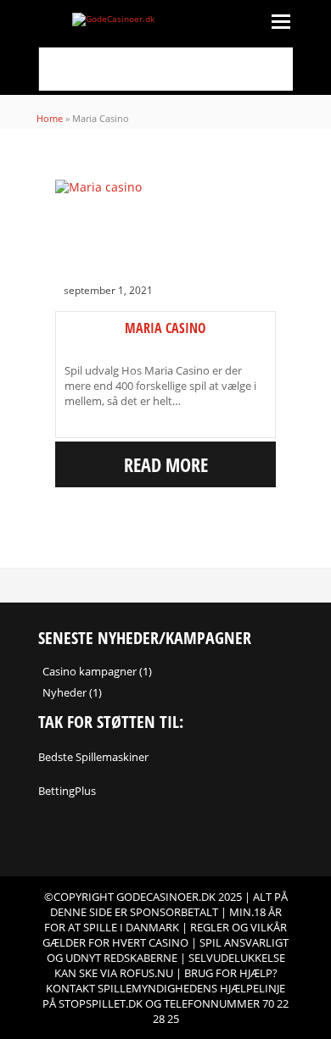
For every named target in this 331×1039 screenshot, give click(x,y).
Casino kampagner (89, 671)
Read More (166, 464)
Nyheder (64, 692)
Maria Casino (165, 328)
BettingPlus (67, 790)
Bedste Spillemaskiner (93, 756)
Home (49, 118)
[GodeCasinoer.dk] (165, 19)
